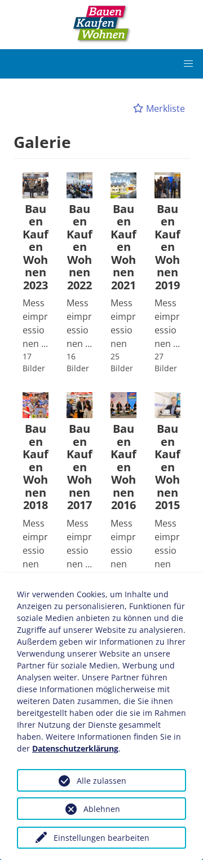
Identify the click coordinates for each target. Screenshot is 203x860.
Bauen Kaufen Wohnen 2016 (123, 467)
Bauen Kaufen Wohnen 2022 (79, 247)
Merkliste (164, 108)
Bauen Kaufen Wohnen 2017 (79, 467)
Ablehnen (101, 808)
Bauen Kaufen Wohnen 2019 (167, 247)
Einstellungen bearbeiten (101, 837)
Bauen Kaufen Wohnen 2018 (35, 467)
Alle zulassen (101, 780)
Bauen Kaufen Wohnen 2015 (167, 467)
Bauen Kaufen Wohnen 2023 (35, 247)
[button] (188, 64)
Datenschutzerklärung (75, 748)
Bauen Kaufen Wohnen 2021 (123, 247)
